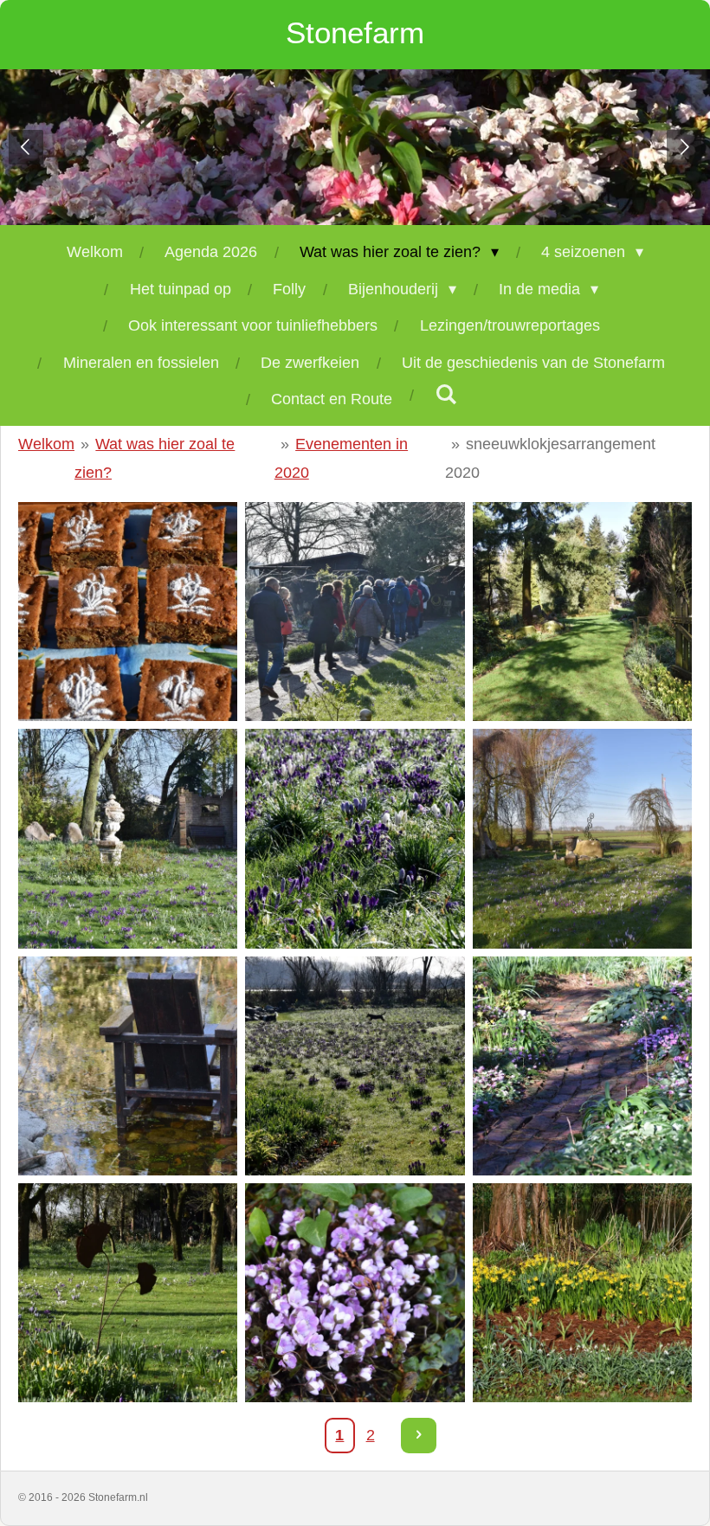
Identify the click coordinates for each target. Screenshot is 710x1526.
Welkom (46, 444)
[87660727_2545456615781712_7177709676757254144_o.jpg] (128, 1065)
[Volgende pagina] (418, 1435)
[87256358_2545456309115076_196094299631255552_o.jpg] (355, 838)
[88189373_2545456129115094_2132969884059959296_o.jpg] (355, 612)
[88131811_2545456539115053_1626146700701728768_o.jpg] (581, 1293)
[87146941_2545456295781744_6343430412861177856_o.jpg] (128, 838)
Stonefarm (355, 32)
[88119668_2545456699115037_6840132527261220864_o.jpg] (355, 1293)
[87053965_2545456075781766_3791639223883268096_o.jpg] (128, 612)
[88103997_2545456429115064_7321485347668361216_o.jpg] (581, 1065)
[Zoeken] (445, 395)
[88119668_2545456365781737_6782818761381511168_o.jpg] (128, 1293)
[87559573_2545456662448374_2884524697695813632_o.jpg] (581, 838)
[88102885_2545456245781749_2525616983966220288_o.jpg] (355, 1065)
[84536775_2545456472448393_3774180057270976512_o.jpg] (581, 612)
